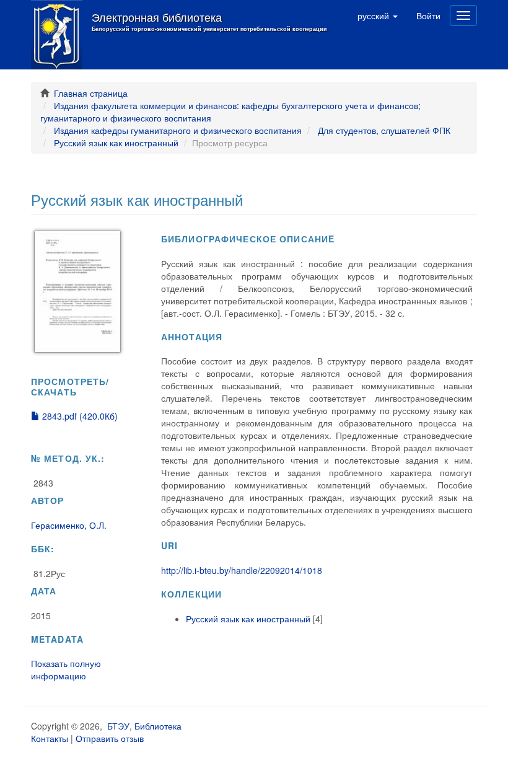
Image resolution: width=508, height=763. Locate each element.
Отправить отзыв (110, 738)
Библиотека (158, 726)
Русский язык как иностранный (116, 142)
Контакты (49, 738)
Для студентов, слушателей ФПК (384, 130)
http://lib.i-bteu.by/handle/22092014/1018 (241, 570)
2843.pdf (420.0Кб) (79, 416)
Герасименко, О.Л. (69, 525)
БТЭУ (118, 726)
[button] (377, 15)
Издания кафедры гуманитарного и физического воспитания (178, 130)
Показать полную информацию (66, 669)
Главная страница (91, 93)
